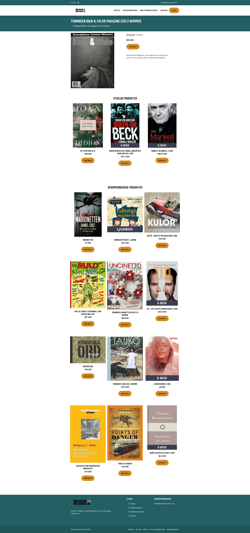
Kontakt (139, 529)
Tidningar (139, 35)
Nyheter (164, 10)
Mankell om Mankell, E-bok (162, 151)
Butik (174, 10)
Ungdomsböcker (130, 10)
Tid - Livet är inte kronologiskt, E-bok (162, 309)
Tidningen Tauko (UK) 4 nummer (125, 384)
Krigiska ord (88, 366)
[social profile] (78, 2)
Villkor (145, 529)
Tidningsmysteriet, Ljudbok (125, 240)
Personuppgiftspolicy (157, 529)
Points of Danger (125, 463)
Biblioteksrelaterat (149, 10)
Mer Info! (133, 47)
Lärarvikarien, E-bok (162, 384)
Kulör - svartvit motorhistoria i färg (162, 235)
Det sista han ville (87, 151)
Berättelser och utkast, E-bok (162, 453)
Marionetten (88, 240)
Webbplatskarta (172, 529)
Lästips (117, 10)
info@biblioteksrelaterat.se (169, 3)
